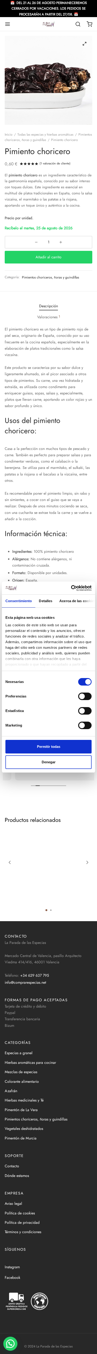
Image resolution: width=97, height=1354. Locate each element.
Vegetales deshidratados (24, 1128)
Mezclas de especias (21, 1072)
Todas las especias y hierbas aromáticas (45, 134)
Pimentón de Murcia (20, 1138)
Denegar (49, 762)
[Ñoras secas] (25, 869)
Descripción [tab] (48, 306)
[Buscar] (78, 24)
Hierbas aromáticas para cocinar (30, 1062)
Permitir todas (48, 747)
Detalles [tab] (45, 601)
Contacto (12, 1166)
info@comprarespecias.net (25, 982)
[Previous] (9, 862)
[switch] (85, 696)
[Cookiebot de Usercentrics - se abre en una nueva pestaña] (71, 588)
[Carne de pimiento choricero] (72, 869)
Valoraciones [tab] (48, 317)
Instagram (12, 1267)
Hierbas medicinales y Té (24, 1100)
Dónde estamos (17, 1175)
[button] (10, 1344)
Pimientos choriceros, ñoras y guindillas (50, 277)
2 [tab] (51, 910)
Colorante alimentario (22, 1081)
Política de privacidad (22, 1222)
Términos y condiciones (23, 1232)
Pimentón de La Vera (21, 1110)
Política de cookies (20, 1213)
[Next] (87, 862)
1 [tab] (46, 910)
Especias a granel (18, 1053)
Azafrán (11, 1091)
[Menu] (7, 24)
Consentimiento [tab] (18, 601)
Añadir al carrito (48, 257)
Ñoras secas (12, 898)
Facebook (12, 1277)
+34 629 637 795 (34, 975)
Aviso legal (13, 1203)
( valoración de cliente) (55, 163)
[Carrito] (89, 24)
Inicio (8, 134)
